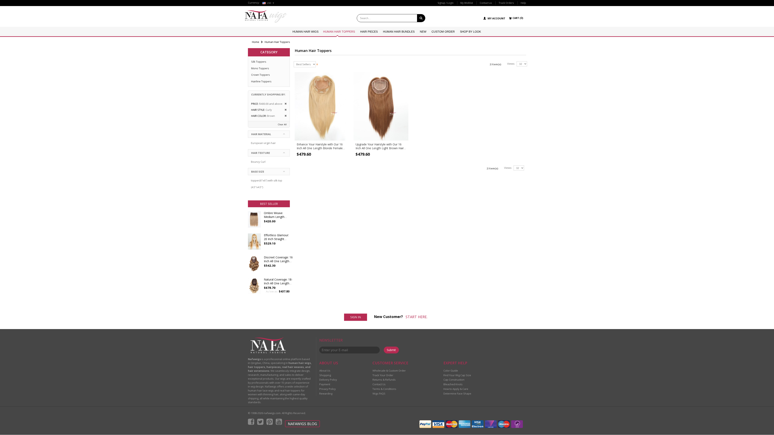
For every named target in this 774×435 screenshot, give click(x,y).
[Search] (421, 18)
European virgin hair (263, 143)
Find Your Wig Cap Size (457, 375)
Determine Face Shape (457, 393)
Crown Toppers (260, 75)
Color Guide (450, 370)
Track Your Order (382, 375)
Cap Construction (453, 379)
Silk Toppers (258, 61)
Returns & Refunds (384, 379)
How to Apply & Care (455, 389)
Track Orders (506, 3)
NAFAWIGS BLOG (302, 423)
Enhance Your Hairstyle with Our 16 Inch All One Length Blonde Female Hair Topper (320, 148)
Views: (511, 63)
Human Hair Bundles (399, 31)
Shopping (325, 375)
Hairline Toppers (261, 81)
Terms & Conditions (384, 389)
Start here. (417, 316)
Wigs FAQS (378, 393)
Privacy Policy (327, 389)
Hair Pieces (369, 31)
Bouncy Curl (258, 162)
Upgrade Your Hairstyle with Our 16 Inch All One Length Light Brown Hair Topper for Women (380, 148)
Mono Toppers (260, 68)
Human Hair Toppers (339, 31)
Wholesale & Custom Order (389, 370)
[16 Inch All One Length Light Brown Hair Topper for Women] (381, 106)
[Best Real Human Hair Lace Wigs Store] (266, 16)
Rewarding (325, 393)
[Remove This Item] (284, 104)
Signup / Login (446, 3)
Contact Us (379, 384)
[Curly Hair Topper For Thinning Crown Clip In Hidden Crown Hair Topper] (254, 288)
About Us (324, 370)
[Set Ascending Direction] (317, 64)
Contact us (486, 3)
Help (523, 3)
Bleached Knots (453, 384)
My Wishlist (466, 3)
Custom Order (443, 31)
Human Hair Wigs (305, 31)
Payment (324, 384)
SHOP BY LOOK (470, 31)
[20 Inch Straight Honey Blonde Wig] (254, 243)
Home (255, 42)
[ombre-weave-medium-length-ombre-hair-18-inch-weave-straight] (254, 221)
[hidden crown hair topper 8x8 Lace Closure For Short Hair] (254, 266)
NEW (423, 31)
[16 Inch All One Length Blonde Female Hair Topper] (322, 106)
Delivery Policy (328, 379)
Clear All (282, 124)
